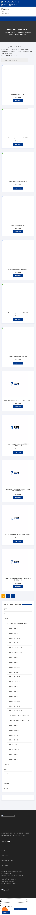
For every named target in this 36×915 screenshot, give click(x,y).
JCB (5, 769)
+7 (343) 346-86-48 (11, 2)
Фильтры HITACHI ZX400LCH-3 (19, 716)
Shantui (6, 783)
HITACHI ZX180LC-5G (15, 653)
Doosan (6, 614)
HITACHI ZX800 (13, 754)
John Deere (7, 774)
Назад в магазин (20, 909)
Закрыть (5, 912)
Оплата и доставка (7, 860)
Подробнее (18, 100)
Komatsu (7, 779)
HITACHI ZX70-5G (14, 750)
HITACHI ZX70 (13, 745)
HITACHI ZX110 (13, 628)
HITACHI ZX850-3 (14, 759)
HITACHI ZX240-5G (14, 682)
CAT (5, 609)
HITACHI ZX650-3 (14, 740)
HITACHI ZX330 (13, 696)
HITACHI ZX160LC (14, 643)
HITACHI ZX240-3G (14, 677)
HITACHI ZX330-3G (14, 701)
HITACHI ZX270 (13, 686)
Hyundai (6, 764)
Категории (4, 855)
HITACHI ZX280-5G (14, 691)
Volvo (6, 788)
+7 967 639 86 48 (9, 881)
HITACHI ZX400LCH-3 (15, 711)
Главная (7, 32)
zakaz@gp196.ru (10, 5)
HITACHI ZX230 (13, 672)
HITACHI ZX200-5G (14, 667)
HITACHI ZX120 (13, 633)
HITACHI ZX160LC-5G (15, 648)
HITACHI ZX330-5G (14, 706)
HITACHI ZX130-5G (14, 638)
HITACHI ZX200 (13, 657)
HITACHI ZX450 (13, 725)
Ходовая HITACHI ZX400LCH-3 (19, 720)
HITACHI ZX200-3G (14, 662)
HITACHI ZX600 (13, 735)
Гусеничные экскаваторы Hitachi (17, 623)
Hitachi (13, 32)
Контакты (4, 865)
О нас (3, 851)
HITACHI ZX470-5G (14, 730)
